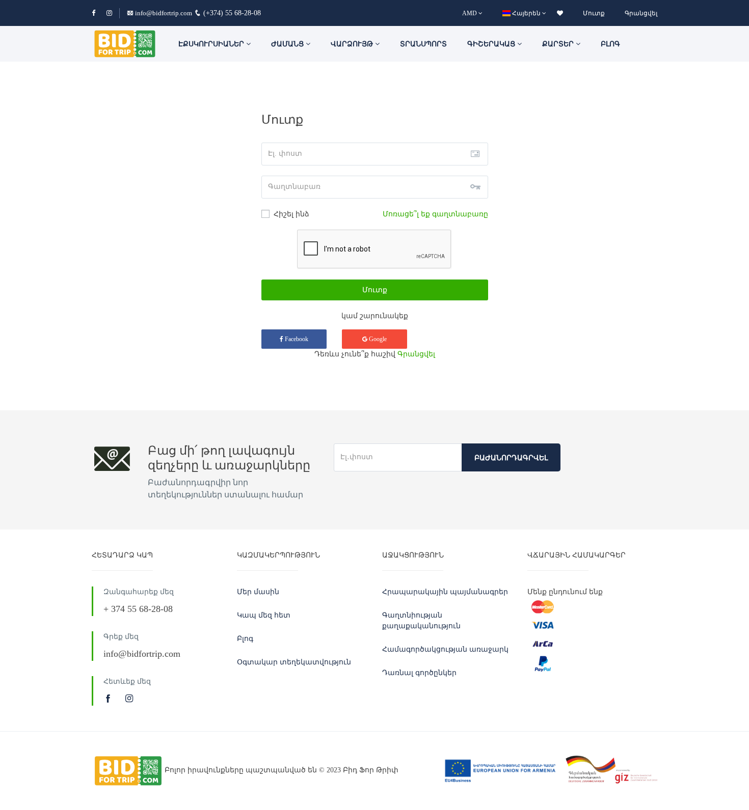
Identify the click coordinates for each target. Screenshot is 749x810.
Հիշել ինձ (290, 214)
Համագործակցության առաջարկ (445, 649)
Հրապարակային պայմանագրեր (445, 592)
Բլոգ (610, 44)
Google (377, 339)
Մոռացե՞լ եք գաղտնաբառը (435, 214)
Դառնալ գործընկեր (419, 673)
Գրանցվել (641, 13)
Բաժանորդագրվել (511, 458)
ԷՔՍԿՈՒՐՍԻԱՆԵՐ (212, 44)
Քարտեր (559, 44)
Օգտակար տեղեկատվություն (294, 662)
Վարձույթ (353, 44)
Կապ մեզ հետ (263, 615)
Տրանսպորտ (423, 44)
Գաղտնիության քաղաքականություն (421, 620)
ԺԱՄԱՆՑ (288, 44)
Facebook (295, 339)
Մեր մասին (258, 592)
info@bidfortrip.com (163, 13)
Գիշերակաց (492, 44)
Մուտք (594, 13)
